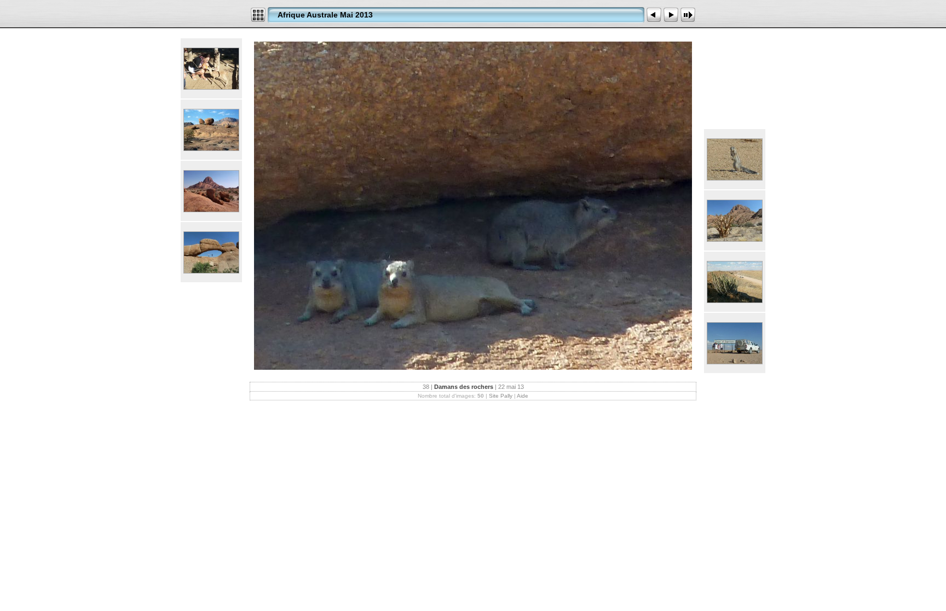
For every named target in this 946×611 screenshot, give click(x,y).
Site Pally (500, 396)
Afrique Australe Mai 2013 (325, 14)
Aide (522, 396)
